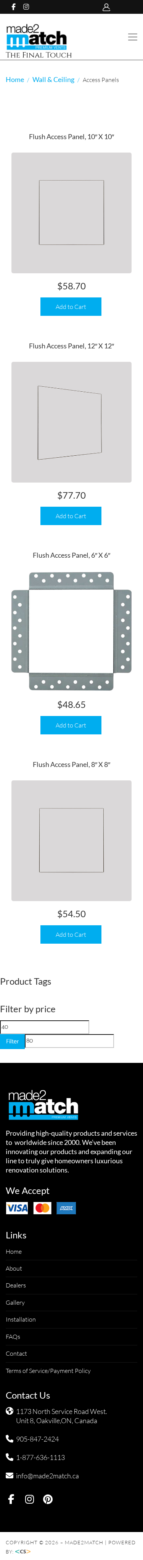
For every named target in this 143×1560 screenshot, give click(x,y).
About (14, 1268)
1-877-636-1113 (40, 1457)
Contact (16, 1353)
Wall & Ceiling (53, 79)
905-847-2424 (37, 1439)
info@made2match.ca (47, 1475)
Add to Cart (71, 306)
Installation (21, 1319)
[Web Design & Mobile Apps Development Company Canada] (25, 1552)
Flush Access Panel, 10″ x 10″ (71, 136)
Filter (12, 1041)
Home (15, 79)
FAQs (13, 1336)
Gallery (15, 1302)
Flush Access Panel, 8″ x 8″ (71, 764)
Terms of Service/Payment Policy (48, 1370)
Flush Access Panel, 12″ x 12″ (71, 346)
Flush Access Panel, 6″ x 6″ (71, 555)
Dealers (16, 1285)
